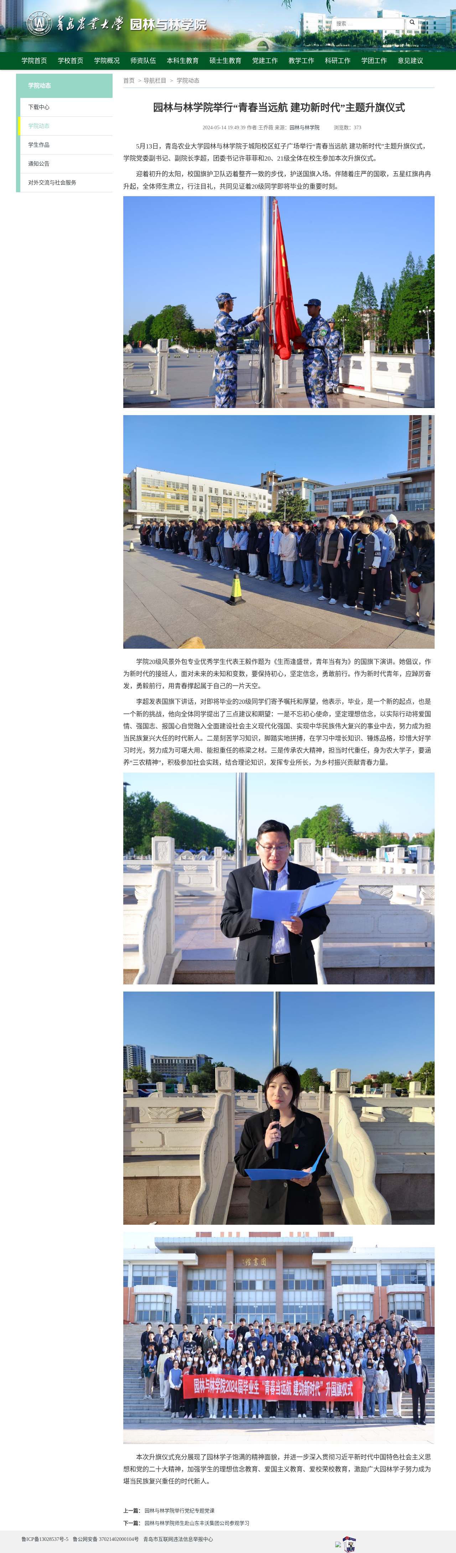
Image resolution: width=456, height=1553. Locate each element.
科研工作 (338, 60)
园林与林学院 (305, 127)
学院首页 (34, 60)
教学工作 (301, 60)
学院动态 (39, 126)
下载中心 (39, 107)
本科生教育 (183, 60)
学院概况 (107, 60)
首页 (129, 81)
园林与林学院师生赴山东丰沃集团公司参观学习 (197, 1523)
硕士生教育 (225, 60)
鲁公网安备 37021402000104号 (106, 1539)
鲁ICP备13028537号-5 (44, 1539)
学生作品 (39, 145)
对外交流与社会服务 (52, 182)
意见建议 (410, 60)
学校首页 (70, 60)
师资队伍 (143, 60)
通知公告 (39, 164)
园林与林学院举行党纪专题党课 (179, 1510)
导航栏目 (155, 81)
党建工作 (265, 60)
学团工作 (374, 60)
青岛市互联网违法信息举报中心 (178, 1539)
